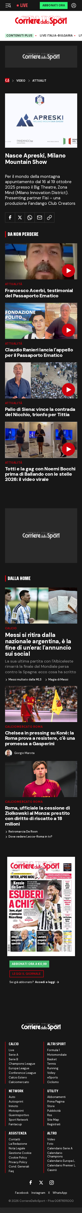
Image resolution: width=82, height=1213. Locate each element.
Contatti (14, 1139)
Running (52, 1068)
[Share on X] (20, 217)
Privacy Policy (18, 1162)
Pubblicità (54, 1111)
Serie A (13, 1055)
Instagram (38, 1193)
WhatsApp (60, 1193)
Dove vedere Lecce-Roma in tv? (30, 836)
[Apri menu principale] (8, 5)
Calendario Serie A (60, 1148)
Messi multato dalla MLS (25, 679)
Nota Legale (17, 1148)
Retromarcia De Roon (23, 831)
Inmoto (13, 1106)
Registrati (53, 1124)
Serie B (13, 1059)
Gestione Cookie (20, 1153)
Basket (52, 1059)
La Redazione (18, 1144)
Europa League (19, 1068)
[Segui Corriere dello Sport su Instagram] (51, 1182)
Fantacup (15, 1124)
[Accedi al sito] (74, 5)
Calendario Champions (55, 1154)
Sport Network (18, 1120)
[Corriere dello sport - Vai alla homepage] (41, 21)
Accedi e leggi (45, 982)
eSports (52, 1077)
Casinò (52, 1170)
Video (20, 80)
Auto (12, 1097)
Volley (51, 1073)
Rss (49, 1115)
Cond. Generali (19, 1166)
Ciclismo (53, 1082)
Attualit (39, 80)
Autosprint (16, 1101)
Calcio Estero (18, 1077)
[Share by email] (39, 217)
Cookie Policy (18, 1157)
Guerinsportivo (19, 1115)
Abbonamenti (56, 1097)
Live (24, 5)
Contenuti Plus (19, 35)
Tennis (51, 1064)
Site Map (53, 1120)
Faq (11, 1171)
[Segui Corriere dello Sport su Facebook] (30, 1182)
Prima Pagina (56, 1101)
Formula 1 (53, 1050)
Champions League (22, 1064)
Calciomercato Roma (24, 726)
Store (51, 1106)
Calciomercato (19, 1082)
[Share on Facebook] (10, 217)
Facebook (22, 1193)
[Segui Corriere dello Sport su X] (41, 1182)
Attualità (13, 284)
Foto (50, 1144)
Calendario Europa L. (61, 1161)
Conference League (22, 1073)
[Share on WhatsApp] (30, 217)
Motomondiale (57, 1055)
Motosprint (16, 1111)
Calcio (11, 628)
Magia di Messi (58, 679)
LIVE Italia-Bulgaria (56, 35)
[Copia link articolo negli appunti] (49, 217)
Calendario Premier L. (61, 1165)
